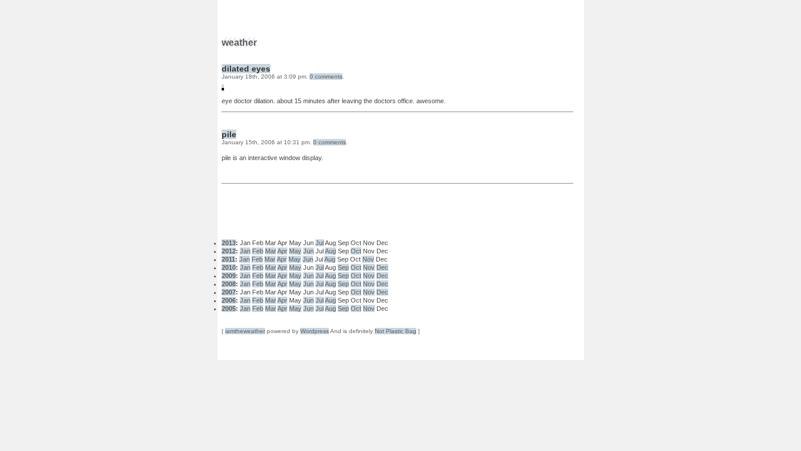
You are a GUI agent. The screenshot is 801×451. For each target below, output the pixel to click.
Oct (356, 251)
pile (229, 134)
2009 (229, 275)
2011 (228, 259)
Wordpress (314, 331)
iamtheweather (245, 331)
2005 (229, 308)
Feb (257, 251)
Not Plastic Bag (395, 331)
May (295, 251)
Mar (270, 251)
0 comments (326, 76)
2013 (229, 242)
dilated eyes (246, 68)
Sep (343, 267)
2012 (229, 251)
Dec (382, 267)
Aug (330, 251)
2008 (229, 283)
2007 (229, 292)
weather (239, 43)
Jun (308, 251)
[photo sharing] (223, 87)
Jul (319, 242)
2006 (229, 300)
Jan (245, 251)
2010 (229, 267)
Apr (282, 251)
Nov (368, 259)
